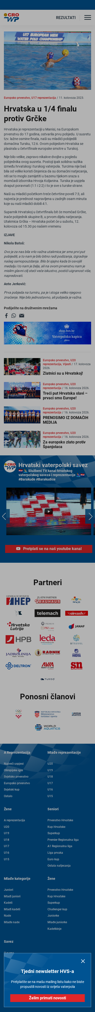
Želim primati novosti (47, 998)
